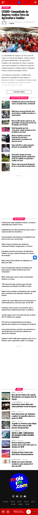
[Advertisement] (19, 196)
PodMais (20, 504)
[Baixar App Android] (34, 512)
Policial (13, 502)
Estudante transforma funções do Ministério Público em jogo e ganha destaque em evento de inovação (18, 253)
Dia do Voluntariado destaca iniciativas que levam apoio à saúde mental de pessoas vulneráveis (17, 270)
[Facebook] (3, 512)
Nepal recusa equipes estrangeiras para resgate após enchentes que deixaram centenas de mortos (19, 293)
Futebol (19, 502)
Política (26, 502)
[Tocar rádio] (28, 511)
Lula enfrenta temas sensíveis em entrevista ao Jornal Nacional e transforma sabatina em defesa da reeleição (18, 331)
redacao (12, 23)
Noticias (5, 502)
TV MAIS (27, 504)
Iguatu (33, 502)
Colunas (13, 504)
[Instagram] (8, 512)
